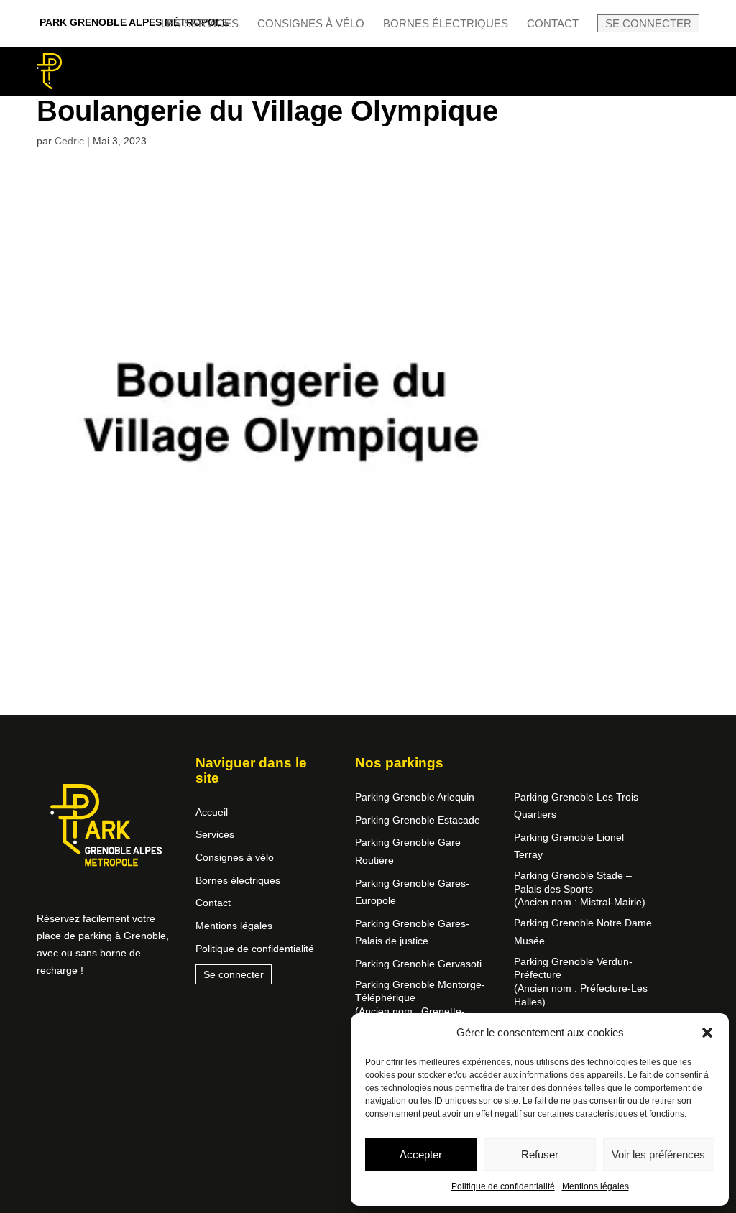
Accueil (212, 812)
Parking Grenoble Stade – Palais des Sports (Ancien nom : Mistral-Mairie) (579, 889)
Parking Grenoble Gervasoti (418, 963)
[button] (707, 1032)
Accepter (421, 1154)
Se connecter (648, 23)
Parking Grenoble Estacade (417, 820)
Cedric (69, 141)
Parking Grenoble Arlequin (414, 797)
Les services (200, 24)
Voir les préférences (658, 1154)
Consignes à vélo (310, 24)
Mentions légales (595, 1186)
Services (215, 834)
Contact (553, 24)
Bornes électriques (445, 24)
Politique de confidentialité (503, 1186)
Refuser (539, 1154)
